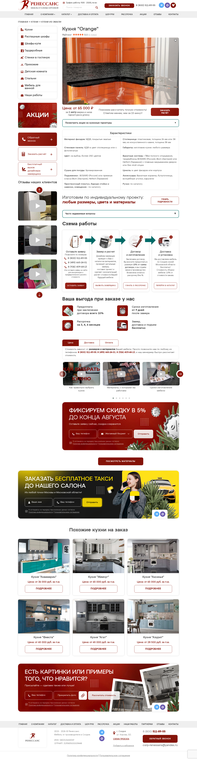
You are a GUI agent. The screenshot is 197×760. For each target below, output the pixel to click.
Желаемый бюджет (115, 434)
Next (39, 295)
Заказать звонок (119, 6)
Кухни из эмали (51, 22)
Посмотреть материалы (120, 461)
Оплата (109, 343)
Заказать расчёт (165, 112)
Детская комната (36, 71)
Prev (39, 190)
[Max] (167, 6)
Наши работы (33, 95)
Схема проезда (121, 739)
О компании (47, 14)
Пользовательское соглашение (114, 756)
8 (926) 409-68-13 (145, 9)
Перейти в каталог (165, 285)
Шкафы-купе (33, 43)
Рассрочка (127, 14)
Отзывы (157, 14)
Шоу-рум (109, 14)
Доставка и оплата (88, 14)
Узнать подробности (165, 200)
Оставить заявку (75, 286)
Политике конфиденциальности (85, 444)
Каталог (66, 14)
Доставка (89, 343)
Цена (70, 343)
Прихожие (31, 64)
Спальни (30, 78)
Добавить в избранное (123, 746)
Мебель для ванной (32, 87)
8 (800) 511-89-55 (145, 5)
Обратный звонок (160, 739)
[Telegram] (161, 6)
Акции (143, 14)
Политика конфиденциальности (82, 756)
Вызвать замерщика (106, 285)
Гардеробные (33, 50)
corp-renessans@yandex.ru (160, 745)
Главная (29, 14)
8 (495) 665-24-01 (145, 2)
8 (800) (154, 731)
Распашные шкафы (37, 36)
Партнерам (147, 724)
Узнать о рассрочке (135, 285)
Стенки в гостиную (37, 57)
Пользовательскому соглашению (111, 444)
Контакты (173, 14)
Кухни (34, 22)
